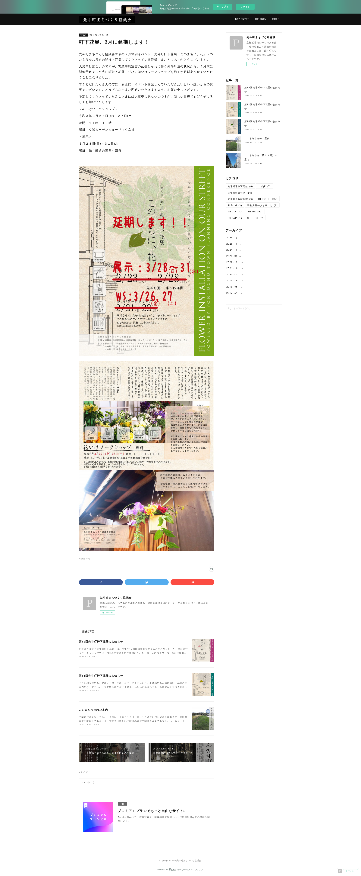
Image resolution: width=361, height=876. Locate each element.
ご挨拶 (264, 186)
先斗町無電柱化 (240, 192)
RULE (275, 19)
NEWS (83, 35)
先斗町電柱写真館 (240, 186)
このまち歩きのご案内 (93, 709)
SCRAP (235, 217)
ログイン (245, 6)
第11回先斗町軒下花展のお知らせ (101, 675)
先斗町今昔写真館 (240, 198)
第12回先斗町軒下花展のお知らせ (101, 641)
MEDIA (235, 211)
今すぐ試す (222, 6)
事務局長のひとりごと (262, 205)
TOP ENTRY (242, 19)
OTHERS (255, 217)
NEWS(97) (84, 558)
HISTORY (261, 19)
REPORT (267, 198)
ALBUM (235, 205)
